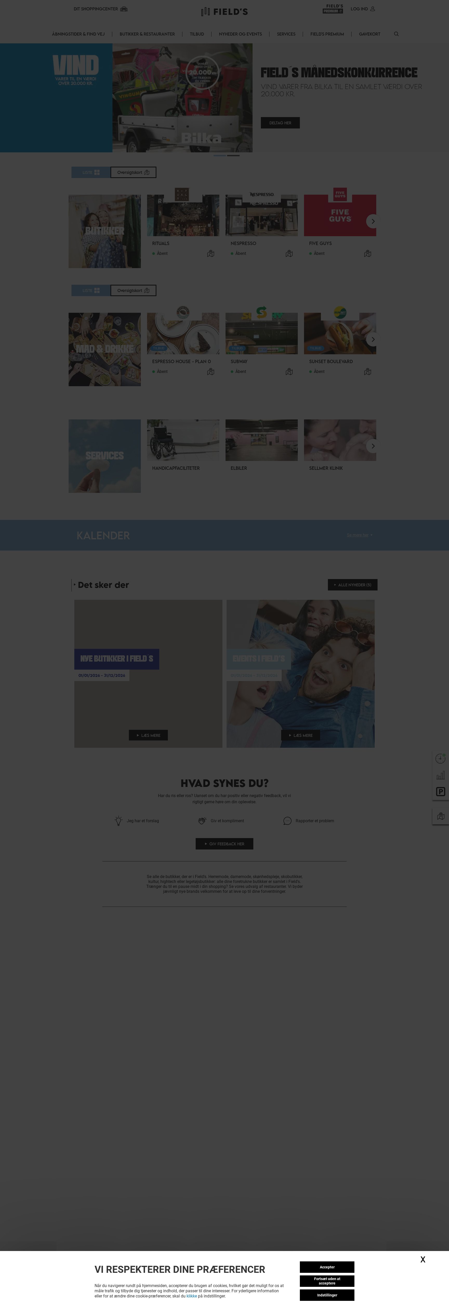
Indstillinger (327, 1295)
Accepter (327, 1267)
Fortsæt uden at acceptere (327, 1281)
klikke (192, 1296)
